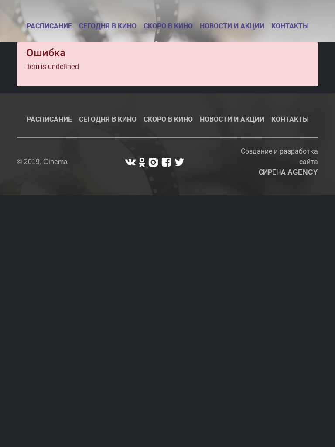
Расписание (49, 26)
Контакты (290, 26)
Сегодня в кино (108, 26)
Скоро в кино (168, 26)
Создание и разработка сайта (279, 161)
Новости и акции (232, 26)
